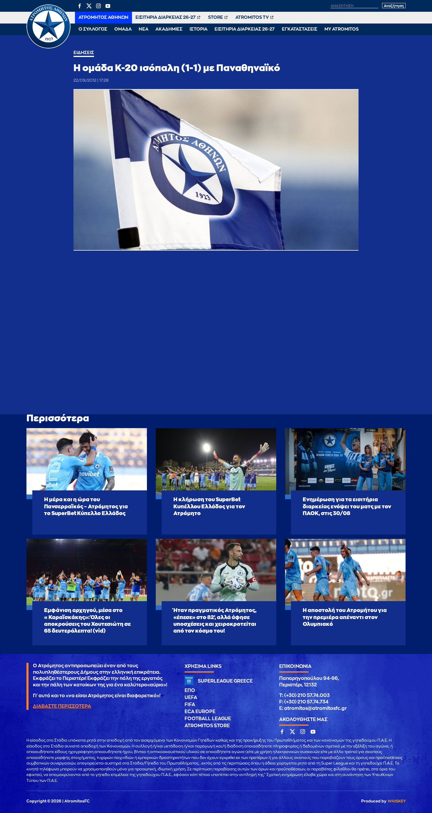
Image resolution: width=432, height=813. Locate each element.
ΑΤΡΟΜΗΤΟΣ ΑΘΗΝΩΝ (103, 17)
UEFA (191, 697)
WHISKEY (396, 801)
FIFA (190, 704)
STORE (215, 17)
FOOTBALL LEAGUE (208, 718)
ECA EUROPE (200, 711)
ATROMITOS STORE (207, 725)
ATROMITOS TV (252, 17)
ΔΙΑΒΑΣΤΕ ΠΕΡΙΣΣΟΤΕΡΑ (62, 706)
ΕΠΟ (190, 690)
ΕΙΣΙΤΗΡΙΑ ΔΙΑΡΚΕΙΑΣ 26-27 (165, 17)
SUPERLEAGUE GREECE (225, 681)
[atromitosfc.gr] (48, 47)
